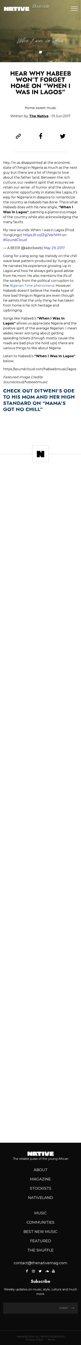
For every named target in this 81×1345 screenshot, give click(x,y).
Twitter (40, 1271)
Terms (51, 1339)
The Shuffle (40, 1250)
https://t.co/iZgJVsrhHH (42, 235)
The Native (39, 116)
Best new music (40, 1231)
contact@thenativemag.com (40, 1263)
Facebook (27, 1271)
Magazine (40, 1179)
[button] (40, 52)
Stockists (40, 1188)
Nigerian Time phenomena (32, 286)
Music (40, 1213)
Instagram (33, 1271)
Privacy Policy (34, 1339)
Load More (40, 1124)
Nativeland (40, 1197)
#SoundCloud (15, 240)
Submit (64, 1308)
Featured (40, 1241)
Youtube (53, 1271)
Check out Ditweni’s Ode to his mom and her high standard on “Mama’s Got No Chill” (39, 400)
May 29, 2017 (54, 248)
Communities (40, 1222)
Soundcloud (46, 1271)
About (41, 1170)
